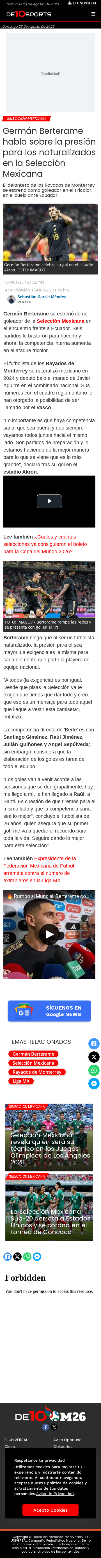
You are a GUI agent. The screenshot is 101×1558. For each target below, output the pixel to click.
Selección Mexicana (33, 1063)
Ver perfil (27, 301)
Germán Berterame (33, 1054)
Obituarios (62, 1446)
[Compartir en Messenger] (94, 1083)
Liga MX (21, 1081)
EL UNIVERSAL (15, 1439)
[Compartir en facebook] (94, 1043)
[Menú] (93, 13)
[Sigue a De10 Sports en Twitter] (54, 1427)
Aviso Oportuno (67, 1439)
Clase (9, 1446)
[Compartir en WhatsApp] (94, 1070)
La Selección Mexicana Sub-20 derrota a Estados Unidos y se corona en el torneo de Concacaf (50, 1221)
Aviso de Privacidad (55, 1493)
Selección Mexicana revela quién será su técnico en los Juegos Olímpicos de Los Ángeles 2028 (50, 1149)
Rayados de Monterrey (37, 1072)
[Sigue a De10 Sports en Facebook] (45, 1427)
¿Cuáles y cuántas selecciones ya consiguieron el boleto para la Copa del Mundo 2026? (45, 544)
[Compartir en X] (94, 1057)
